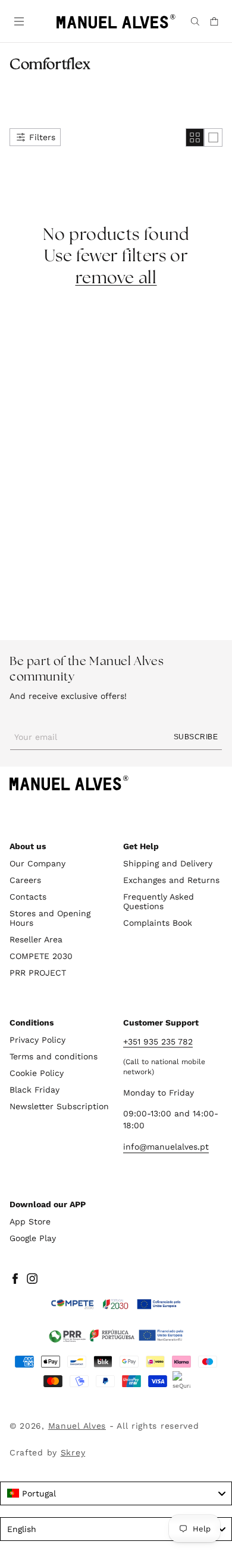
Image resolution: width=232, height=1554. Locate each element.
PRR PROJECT (38, 972)
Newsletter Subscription (59, 1106)
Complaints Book (157, 923)
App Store (30, 1221)
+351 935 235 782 (158, 1041)
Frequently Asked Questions (158, 901)
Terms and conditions (54, 1056)
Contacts (28, 896)
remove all (116, 278)
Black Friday (34, 1089)
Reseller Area (36, 939)
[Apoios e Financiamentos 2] (116, 1335)
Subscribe (196, 737)
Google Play (33, 1238)
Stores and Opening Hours (50, 918)
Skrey (73, 1452)
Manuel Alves (77, 1425)
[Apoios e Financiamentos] (116, 1305)
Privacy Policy (37, 1040)
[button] (18, 20)
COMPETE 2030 (41, 956)
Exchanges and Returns (171, 880)
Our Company (37, 863)
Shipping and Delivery (167, 863)
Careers (25, 880)
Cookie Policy (37, 1073)
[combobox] (116, 1493)
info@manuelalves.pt (166, 1146)
